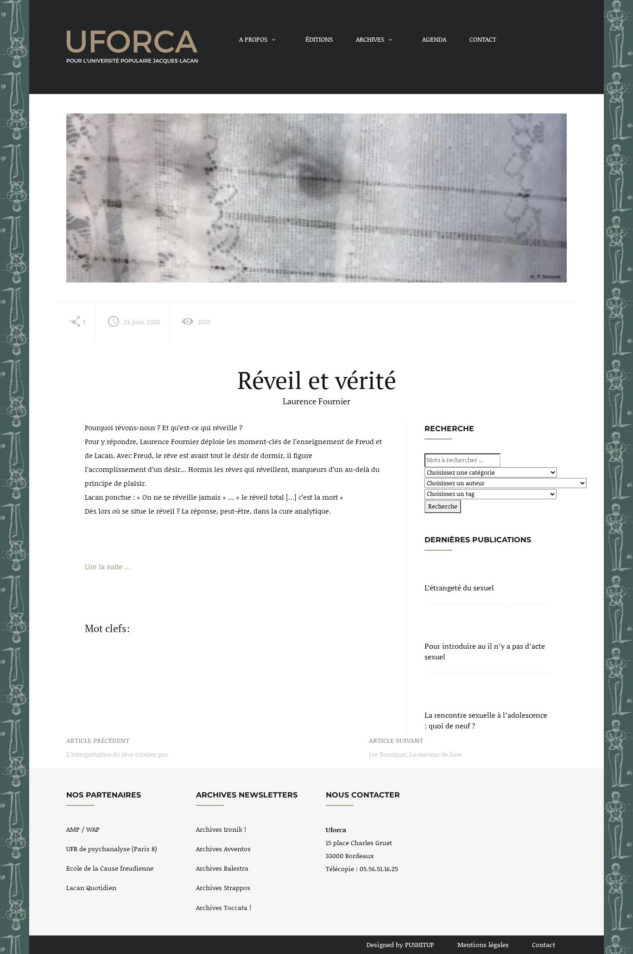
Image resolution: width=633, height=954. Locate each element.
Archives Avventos (223, 849)
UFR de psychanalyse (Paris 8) (111, 849)
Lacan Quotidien (91, 887)
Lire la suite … (107, 566)
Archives (370, 39)
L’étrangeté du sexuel (459, 588)
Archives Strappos (223, 887)
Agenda (434, 39)
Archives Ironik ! (221, 829)
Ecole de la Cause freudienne (109, 868)
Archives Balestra (222, 868)
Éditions (319, 39)
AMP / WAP (83, 829)
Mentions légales (483, 944)
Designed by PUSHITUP (400, 944)
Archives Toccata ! (223, 907)
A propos (253, 39)
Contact (482, 39)
